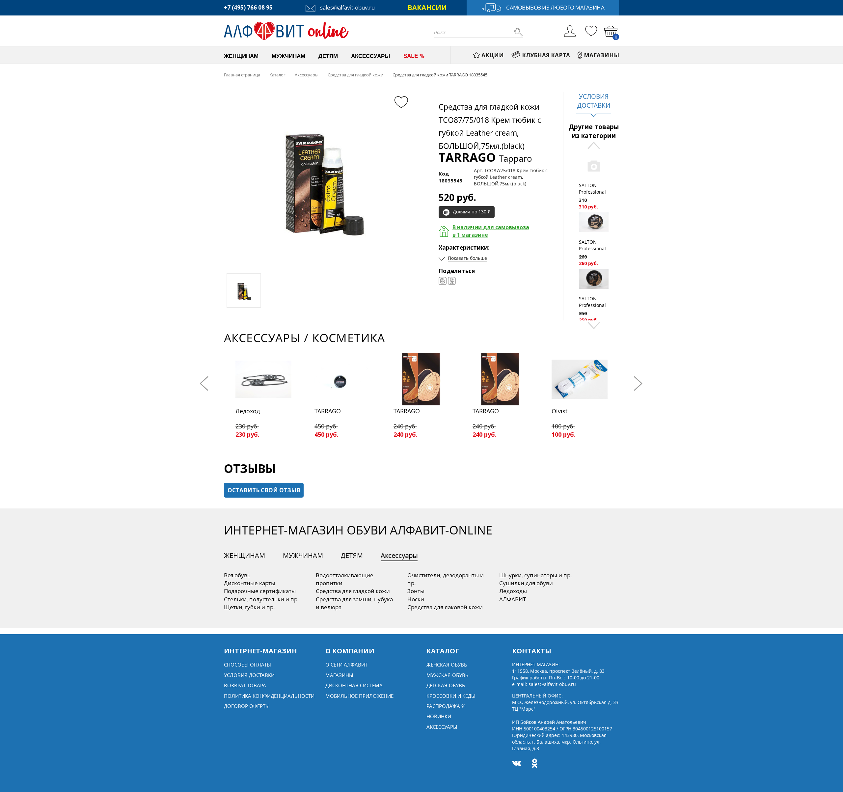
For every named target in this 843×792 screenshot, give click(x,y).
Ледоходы (513, 591)
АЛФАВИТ (512, 599)
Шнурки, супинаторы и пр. (535, 575)
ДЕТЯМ (352, 555)
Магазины (339, 675)
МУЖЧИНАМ (303, 555)
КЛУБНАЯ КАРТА (546, 55)
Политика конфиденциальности (269, 696)
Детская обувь (445, 685)
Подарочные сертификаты (260, 591)
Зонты (415, 591)
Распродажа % (445, 706)
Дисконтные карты (249, 583)
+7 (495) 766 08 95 (248, 7)
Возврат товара (245, 685)
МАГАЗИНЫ (601, 55)
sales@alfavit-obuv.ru (347, 7)
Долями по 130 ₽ (471, 211)
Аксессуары (399, 555)
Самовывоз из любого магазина (555, 7)
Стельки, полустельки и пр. (261, 599)
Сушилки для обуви (526, 583)
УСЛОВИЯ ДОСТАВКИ (593, 101)
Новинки (438, 716)
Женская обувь (446, 664)
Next (593, 324)
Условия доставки (249, 675)
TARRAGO (485, 157)
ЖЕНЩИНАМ (244, 555)
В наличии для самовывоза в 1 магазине (490, 231)
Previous (593, 146)
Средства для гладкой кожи (353, 591)
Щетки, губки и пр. (249, 607)
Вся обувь (237, 575)
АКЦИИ (492, 55)
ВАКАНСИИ (427, 7)
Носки (415, 599)
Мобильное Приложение (359, 696)
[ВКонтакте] (443, 281)
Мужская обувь (447, 675)
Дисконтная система (354, 685)
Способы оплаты (247, 664)
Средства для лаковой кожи (445, 607)
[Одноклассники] (452, 281)
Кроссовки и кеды (451, 696)
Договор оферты (247, 706)
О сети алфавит (346, 664)
